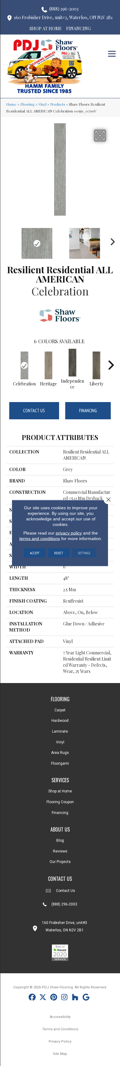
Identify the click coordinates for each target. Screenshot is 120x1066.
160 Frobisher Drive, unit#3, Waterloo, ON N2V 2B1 (63, 17)
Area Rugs (60, 753)
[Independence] (72, 362)
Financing (88, 410)
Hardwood (60, 720)
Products (57, 104)
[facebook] (32, 998)
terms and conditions (39, 538)
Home (11, 104)
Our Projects (60, 862)
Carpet (60, 710)
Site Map (60, 1054)
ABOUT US (60, 829)
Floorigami (60, 763)
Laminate (60, 731)
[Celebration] (24, 365)
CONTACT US (60, 878)
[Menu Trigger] (112, 53)
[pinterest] (53, 998)
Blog (60, 840)
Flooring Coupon (60, 802)
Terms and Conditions (60, 1029)
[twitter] (42, 998)
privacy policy (69, 533)
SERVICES (60, 780)
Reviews (60, 851)
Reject (58, 553)
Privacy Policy (60, 1042)
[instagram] (64, 998)
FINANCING (78, 28)
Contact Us (34, 410)
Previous (9, 240)
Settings (84, 553)
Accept (34, 553)
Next (111, 240)
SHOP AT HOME (46, 28)
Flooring (27, 104)
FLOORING (60, 699)
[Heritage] (48, 365)
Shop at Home (60, 791)
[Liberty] (96, 365)
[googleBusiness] (86, 998)
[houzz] (75, 998)
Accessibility (60, 1017)
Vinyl (42, 104)
